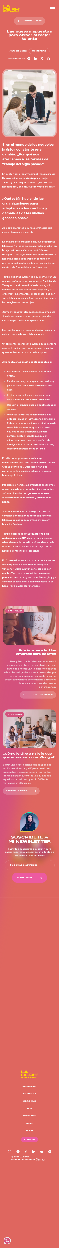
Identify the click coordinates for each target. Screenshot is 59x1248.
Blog (29, 1130)
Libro (29, 1108)
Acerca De (29, 1086)
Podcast (29, 1116)
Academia (29, 1094)
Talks (29, 1123)
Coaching (29, 1101)
